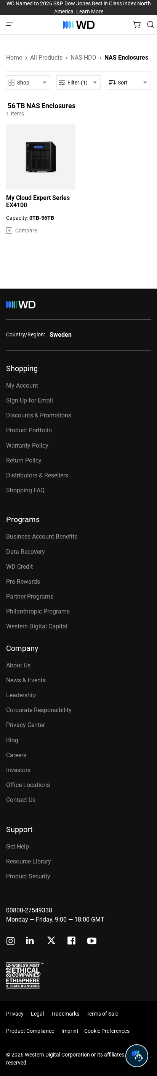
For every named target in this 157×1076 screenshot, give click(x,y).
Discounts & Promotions (38, 415)
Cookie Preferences (107, 1031)
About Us (18, 665)
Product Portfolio (29, 430)
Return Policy (24, 460)
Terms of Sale (102, 1014)
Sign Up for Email (29, 400)
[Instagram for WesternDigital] (10, 941)
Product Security (28, 876)
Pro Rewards (23, 581)
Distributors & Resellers (37, 475)
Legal (37, 1014)
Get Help (17, 846)
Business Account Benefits (41, 536)
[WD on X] (51, 941)
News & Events (26, 680)
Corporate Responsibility (39, 710)
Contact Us (20, 799)
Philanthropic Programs (38, 611)
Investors (18, 770)
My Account (22, 385)
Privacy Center (25, 725)
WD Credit (19, 566)
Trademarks (65, 1014)
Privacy (15, 1014)
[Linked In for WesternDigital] (30, 941)
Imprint (69, 1031)
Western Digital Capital (36, 626)
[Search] (150, 24)
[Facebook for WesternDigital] (72, 941)
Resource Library (28, 861)
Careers (16, 755)
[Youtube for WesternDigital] (91, 941)
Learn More (89, 11)
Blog (12, 740)
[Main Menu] (10, 24)
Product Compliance (30, 1031)
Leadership (21, 695)
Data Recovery (25, 551)
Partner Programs (29, 596)
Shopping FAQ (25, 490)
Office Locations (28, 785)
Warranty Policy (27, 445)
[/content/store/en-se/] (79, 25)
